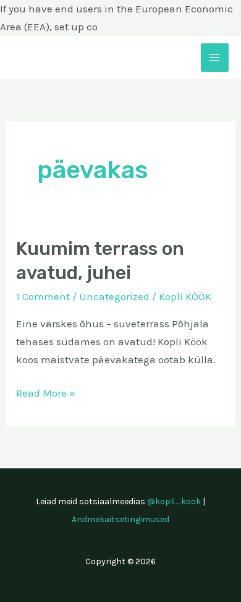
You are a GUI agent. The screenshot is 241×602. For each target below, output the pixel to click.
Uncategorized (114, 296)
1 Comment (43, 296)
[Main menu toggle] (215, 57)
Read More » (45, 391)
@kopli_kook (174, 501)
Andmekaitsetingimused (120, 519)
